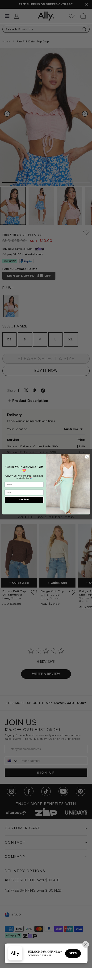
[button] (85, 944)
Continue (24, 499)
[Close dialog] (87, 457)
